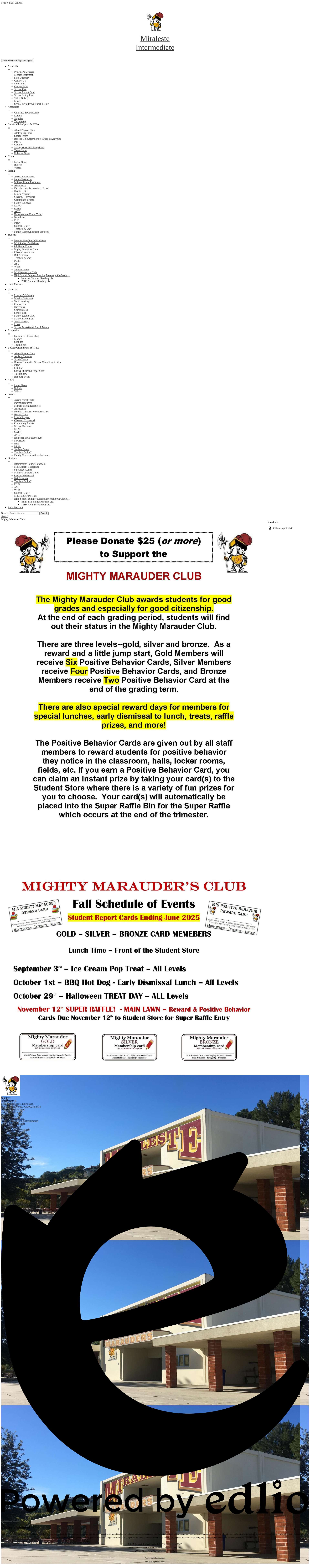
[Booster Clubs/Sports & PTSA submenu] (9, 351)
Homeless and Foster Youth (28, 214)
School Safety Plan (24, 95)
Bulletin (18, 165)
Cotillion (18, 144)
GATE (17, 208)
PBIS (17, 260)
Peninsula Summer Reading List (37, 278)
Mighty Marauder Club (26, 249)
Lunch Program (22, 194)
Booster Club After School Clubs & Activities (37, 138)
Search (4, 513)
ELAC (17, 205)
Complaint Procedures (155, 1558)
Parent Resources (23, 179)
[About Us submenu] (9, 69)
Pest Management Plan (155, 1561)
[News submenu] (9, 159)
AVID (17, 211)
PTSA (17, 141)
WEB (17, 266)
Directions (19, 83)
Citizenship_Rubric (283, 528)
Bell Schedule (21, 255)
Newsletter (19, 217)
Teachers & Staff (22, 228)
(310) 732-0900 (17, 1109)
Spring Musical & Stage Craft (29, 147)
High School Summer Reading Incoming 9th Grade (40, 275)
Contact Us (20, 80)
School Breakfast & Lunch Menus (31, 104)
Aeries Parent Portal (24, 176)
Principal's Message (24, 72)
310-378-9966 (168, 1544)
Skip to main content (11, 2)
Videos (17, 167)
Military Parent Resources (27, 182)
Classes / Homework (24, 196)
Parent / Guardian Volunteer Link (31, 188)
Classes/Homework (24, 252)
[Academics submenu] (9, 110)
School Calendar (22, 202)
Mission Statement (23, 74)
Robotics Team (22, 153)
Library (18, 115)
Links (17, 101)
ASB (16, 263)
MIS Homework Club (25, 272)
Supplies (18, 118)
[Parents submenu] (9, 174)
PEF (16, 220)
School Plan (20, 89)
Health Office (21, 191)
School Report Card (24, 92)
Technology (20, 121)
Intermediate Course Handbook (30, 240)
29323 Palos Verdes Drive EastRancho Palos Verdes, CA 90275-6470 (21, 1105)
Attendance (20, 185)
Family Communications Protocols (31, 231)
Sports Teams (21, 135)
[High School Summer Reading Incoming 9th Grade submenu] (68, 276)
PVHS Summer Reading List (35, 281)
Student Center (21, 226)
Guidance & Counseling (26, 112)
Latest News (20, 162)
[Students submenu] (9, 238)
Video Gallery (21, 98)
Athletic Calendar (23, 133)
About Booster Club (24, 130)
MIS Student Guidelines (26, 243)
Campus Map (21, 86)
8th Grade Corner (23, 246)
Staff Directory (21, 77)
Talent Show (20, 150)
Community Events (24, 199)
